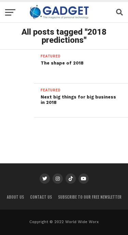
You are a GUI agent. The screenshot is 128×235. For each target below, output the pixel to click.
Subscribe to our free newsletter (90, 197)
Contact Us (41, 197)
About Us (15, 197)
